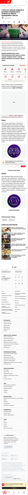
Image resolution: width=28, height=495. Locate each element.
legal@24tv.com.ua (16, 478)
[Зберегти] (24, 22)
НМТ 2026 (6, 401)
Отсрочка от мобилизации (9, 360)
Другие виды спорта (8, 428)
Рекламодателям (5, 302)
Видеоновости (7, 327)
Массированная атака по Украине (11, 344)
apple (14, 455)
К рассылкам (8, 446)
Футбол (5, 422)
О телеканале (4, 297)
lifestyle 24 (3, 5)
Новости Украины (7, 323)
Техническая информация (20, 298)
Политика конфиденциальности (6, 307)
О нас (3, 291)
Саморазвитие (7, 403)
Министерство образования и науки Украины (13, 398)
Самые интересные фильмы (10, 385)
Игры (16, 311)
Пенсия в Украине (7, 378)
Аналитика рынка (7, 411)
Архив (16, 307)
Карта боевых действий (9, 338)
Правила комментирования (20, 296)
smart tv (5, 459)
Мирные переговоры (8, 340)
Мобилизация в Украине (10, 352)
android (5, 455)
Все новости (7, 320)
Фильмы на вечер (7, 388)
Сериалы (5, 392)
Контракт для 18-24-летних (9, 358)
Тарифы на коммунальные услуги (11, 375)
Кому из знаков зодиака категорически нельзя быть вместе (12, 116)
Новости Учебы (7, 396)
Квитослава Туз (7, 18)
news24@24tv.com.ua (6, 271)
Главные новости (7, 321)
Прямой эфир (7, 325)
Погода (5, 330)
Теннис (5, 424)
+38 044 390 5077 (18, 271)
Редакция (3, 293)
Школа (5, 399)
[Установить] (14, 486)
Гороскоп (9, 5)
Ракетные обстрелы (8, 336)
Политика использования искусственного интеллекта (7, 310)
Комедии (5, 390)
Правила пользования (6, 304)
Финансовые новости (8, 373)
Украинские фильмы (8, 386)
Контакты (17, 300)
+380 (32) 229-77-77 (9, 477)
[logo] (8, 2)
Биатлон (5, 426)
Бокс (5, 421)
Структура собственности (20, 305)
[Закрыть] (25, 484)
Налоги (5, 377)
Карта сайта (17, 309)
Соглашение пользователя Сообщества (20, 294)
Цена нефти (6, 370)
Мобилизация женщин (8, 357)
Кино (5, 383)
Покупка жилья (7, 413)
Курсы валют (6, 371)
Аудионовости (7, 329)
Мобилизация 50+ (7, 355)
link (15, 277)
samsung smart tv (14, 459)
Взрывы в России (7, 345)
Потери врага (7, 347)
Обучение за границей (8, 405)
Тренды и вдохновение (9, 415)
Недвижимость (7, 409)
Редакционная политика (6, 295)
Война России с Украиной (10, 335)
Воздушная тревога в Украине (10, 342)
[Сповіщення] (26, 2)
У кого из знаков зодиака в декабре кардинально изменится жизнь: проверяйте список (19, 5)
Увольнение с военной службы (10, 353)
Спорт (5, 419)
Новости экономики (9, 368)
